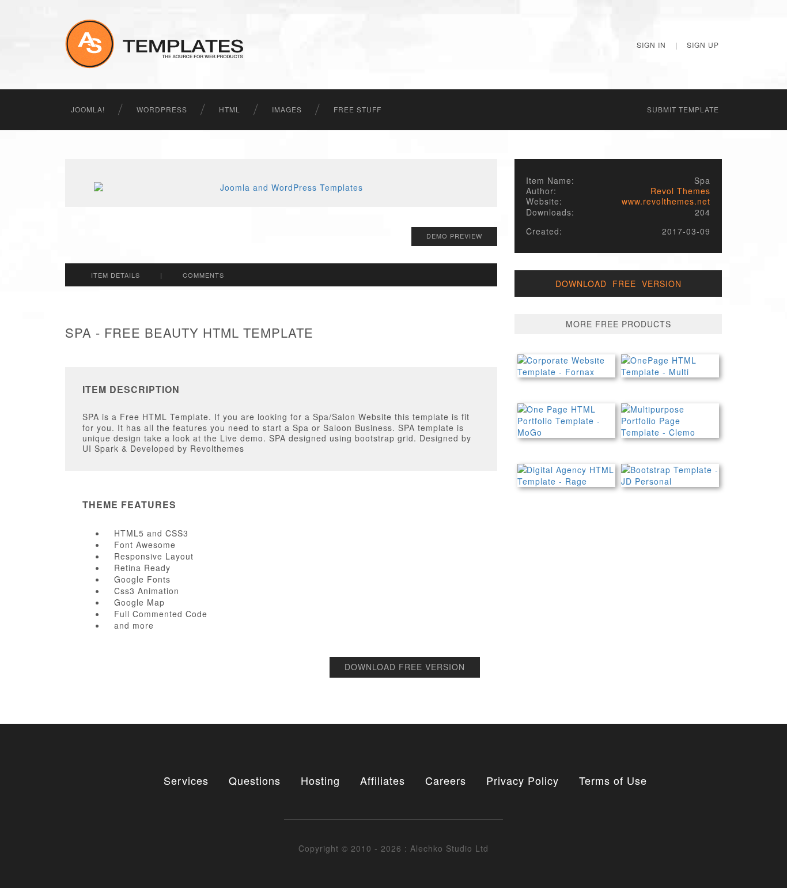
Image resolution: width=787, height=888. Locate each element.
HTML (229, 109)
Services (186, 780)
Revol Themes (680, 191)
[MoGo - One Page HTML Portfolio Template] (566, 420)
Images (287, 109)
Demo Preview (454, 235)
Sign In (651, 45)
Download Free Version (405, 666)
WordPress (162, 109)
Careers (445, 780)
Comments (203, 274)
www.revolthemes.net (666, 201)
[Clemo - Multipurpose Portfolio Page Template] (669, 420)
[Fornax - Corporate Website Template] (566, 365)
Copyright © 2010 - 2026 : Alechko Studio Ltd (393, 848)
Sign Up (703, 45)
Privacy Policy (522, 780)
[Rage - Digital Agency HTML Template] (566, 475)
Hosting (320, 780)
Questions (255, 780)
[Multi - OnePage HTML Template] (669, 365)
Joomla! (88, 109)
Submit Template (683, 109)
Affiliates (382, 780)
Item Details (115, 274)
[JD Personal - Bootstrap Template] (669, 475)
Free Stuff (357, 109)
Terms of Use (613, 780)
